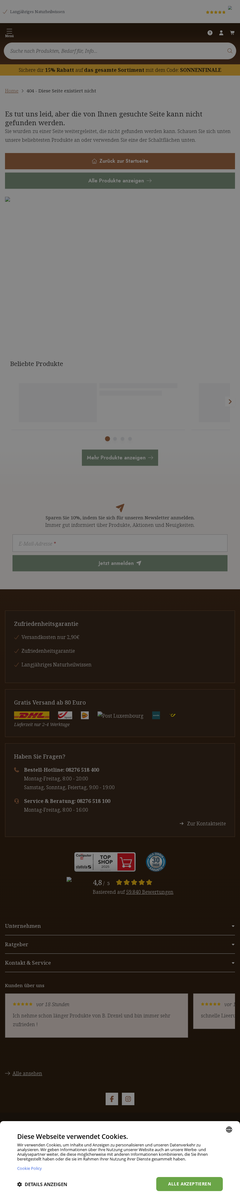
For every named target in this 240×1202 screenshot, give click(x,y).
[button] (42, 1184)
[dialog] (120, 1161)
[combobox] (229, 1129)
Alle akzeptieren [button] (189, 1184)
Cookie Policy (29, 1168)
